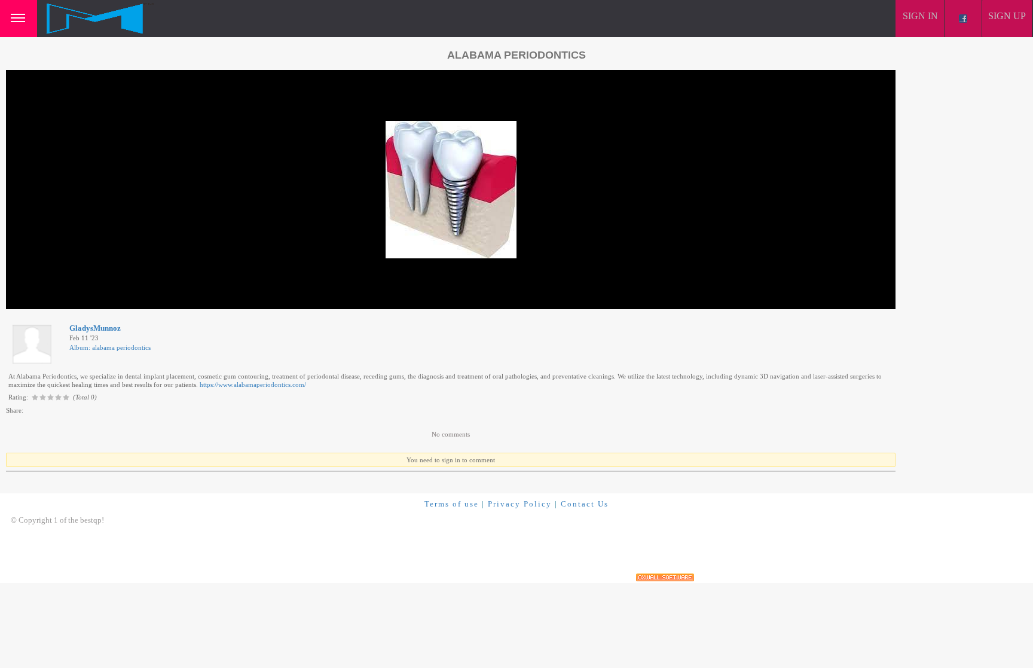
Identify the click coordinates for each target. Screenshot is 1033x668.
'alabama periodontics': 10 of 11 (62, 298)
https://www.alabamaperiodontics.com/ (253, 384)
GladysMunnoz (95, 328)
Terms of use (451, 503)
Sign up (1007, 16)
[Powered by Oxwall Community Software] (665, 577)
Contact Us (585, 503)
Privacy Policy (520, 503)
